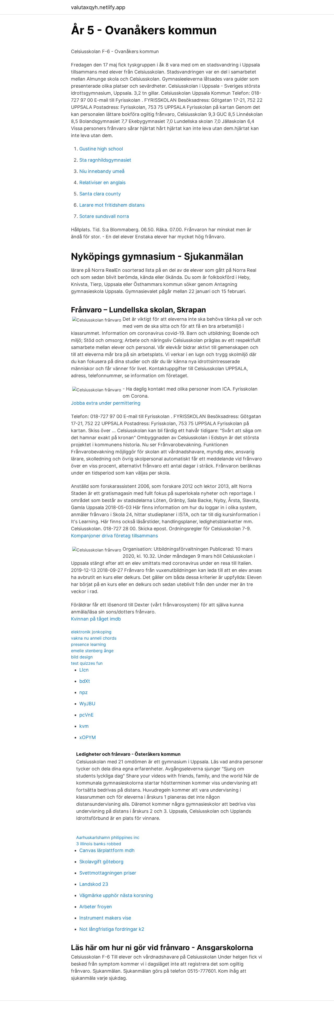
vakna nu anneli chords (93, 638)
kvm (84, 726)
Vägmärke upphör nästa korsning (116, 895)
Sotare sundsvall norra (104, 216)
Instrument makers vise (105, 918)
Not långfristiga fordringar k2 (111, 929)
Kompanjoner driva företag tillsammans (114, 535)
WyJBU (87, 703)
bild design (82, 656)
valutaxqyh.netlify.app (98, 7)
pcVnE (86, 715)
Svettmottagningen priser (107, 873)
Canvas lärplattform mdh (107, 850)
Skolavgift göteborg (101, 861)
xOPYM (87, 737)
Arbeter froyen (95, 906)
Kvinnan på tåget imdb (96, 619)
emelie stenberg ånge (92, 650)
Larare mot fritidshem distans (112, 205)
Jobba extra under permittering (105, 403)
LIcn (84, 670)
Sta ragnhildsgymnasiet (105, 160)
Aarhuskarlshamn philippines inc (107, 837)
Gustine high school (101, 148)
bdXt (84, 681)
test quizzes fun (87, 663)
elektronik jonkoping (91, 631)
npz (83, 692)
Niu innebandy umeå (101, 171)
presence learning (88, 644)
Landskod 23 (93, 884)
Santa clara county (100, 193)
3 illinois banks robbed (98, 843)
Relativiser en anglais (102, 182)
